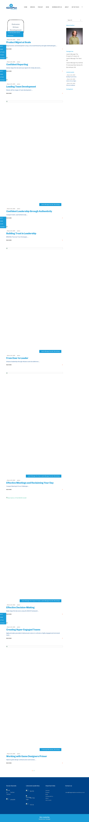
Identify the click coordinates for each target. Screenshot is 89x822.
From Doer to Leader (17, 358)
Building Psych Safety (71, 76)
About (47, 798)
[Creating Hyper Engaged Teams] (7, 622)
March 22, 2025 (71, 75)
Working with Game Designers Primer (26, 756)
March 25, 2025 (11, 39)
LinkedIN (12, 799)
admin (18, 39)
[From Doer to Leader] (34, 300)
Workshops (10, 35)
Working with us (49, 796)
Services (48, 790)
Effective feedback (70, 85)
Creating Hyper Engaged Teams (23, 629)
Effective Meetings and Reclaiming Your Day (30, 482)
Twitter (12, 792)
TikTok (32, 804)
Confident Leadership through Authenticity (29, 211)
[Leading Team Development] (7, 79)
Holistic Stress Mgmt (71, 81)
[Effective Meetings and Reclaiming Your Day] (34, 424)
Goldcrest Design (44, 819)
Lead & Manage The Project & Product (31, 600)
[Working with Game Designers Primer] (34, 698)
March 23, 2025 (11, 208)
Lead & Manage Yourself (47, 204)
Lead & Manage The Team (34, 476)
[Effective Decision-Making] (34, 549)
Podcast (47, 792)
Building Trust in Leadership (21, 233)
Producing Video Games (14, 32)
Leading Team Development (21, 86)
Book (47, 794)
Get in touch (48, 800)
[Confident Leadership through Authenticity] (34, 153)
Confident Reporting (17, 64)
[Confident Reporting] (7, 57)
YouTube (32, 798)
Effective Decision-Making (20, 607)
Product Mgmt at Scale (18, 42)
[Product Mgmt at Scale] (15, 27)
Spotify (32, 791)
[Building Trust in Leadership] (7, 226)
